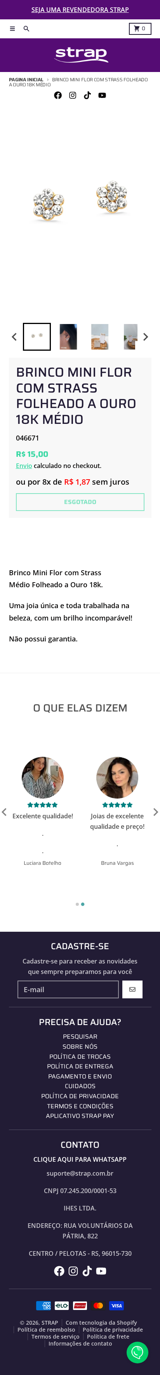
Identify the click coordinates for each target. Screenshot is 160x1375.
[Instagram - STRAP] (72, 95)
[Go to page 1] (77, 904)
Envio (24, 465)
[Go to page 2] (83, 904)
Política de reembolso (46, 1329)
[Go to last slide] (15, 337)
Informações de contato (80, 1343)
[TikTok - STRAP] (87, 95)
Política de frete (108, 1336)
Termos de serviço (55, 1336)
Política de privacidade (113, 1329)
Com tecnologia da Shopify (101, 1322)
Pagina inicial (26, 79)
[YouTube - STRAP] (102, 95)
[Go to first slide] (155, 811)
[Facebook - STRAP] (57, 95)
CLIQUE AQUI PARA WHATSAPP (80, 1159)
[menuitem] (37, 337)
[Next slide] (145, 337)
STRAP (50, 1322)
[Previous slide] (4, 811)
